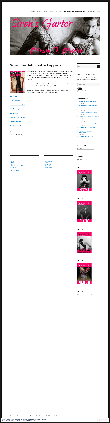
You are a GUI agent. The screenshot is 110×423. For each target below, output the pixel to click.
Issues (51, 11)
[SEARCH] (98, 66)
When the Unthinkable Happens (74, 11)
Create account (48, 161)
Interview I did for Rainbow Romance (87, 101)
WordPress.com (49, 167)
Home (33, 11)
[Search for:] (87, 66)
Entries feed (48, 164)
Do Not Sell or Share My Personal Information (56, 416)
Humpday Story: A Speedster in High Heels (89, 123)
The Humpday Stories (93, 11)
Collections (59, 11)
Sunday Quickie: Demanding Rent (87, 136)
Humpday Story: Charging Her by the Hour (89, 116)
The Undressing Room (16, 126)
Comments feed (48, 166)
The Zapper (13, 96)
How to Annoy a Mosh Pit (17, 105)
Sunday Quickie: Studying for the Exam (88, 112)
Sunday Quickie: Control (84, 120)
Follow (79, 88)
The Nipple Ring (15, 113)
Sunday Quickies (15, 170)
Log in (46, 162)
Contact (45, 11)
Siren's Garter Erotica (15, 416)
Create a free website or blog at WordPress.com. (33, 416)
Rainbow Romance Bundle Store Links (88, 105)
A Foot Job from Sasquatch (18, 117)
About (39, 11)
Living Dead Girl (15, 100)
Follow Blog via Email (86, 74)
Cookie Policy (32, 420)
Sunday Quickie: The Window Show (87, 127)
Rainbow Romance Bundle (85, 109)
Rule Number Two (15, 121)
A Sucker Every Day (15, 109)
